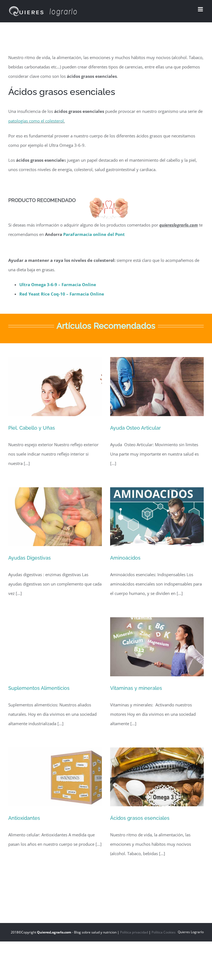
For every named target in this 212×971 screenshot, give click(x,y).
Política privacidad (134, 932)
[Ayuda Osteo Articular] (157, 386)
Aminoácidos (125, 558)
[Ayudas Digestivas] (55, 516)
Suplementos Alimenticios (39, 688)
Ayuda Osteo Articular (135, 428)
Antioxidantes (24, 818)
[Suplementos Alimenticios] (55, 646)
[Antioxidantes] (55, 777)
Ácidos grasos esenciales (139, 818)
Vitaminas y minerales (136, 688)
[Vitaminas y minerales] (157, 646)
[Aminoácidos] (157, 516)
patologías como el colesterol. (36, 121)
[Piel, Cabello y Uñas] (55, 386)
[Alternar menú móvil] (201, 9)
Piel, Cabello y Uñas (31, 428)
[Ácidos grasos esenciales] (157, 777)
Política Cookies (164, 932)
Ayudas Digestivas (29, 558)
